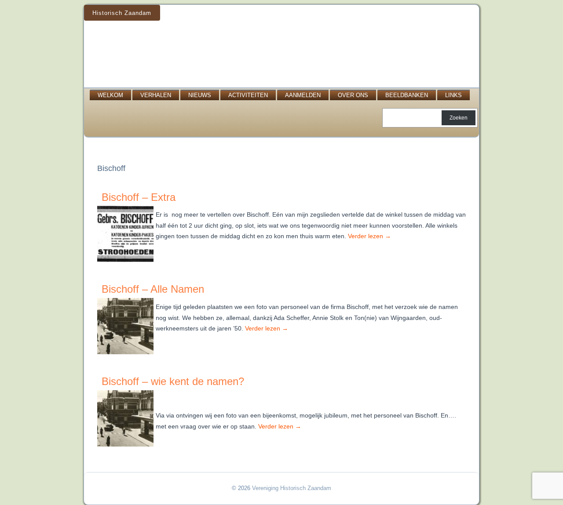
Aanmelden (303, 95)
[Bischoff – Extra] (126, 262)
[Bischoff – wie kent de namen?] (126, 446)
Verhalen (155, 95)
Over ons (353, 95)
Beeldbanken (406, 95)
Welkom (110, 95)
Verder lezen (369, 236)
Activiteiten (248, 95)
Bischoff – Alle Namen (153, 289)
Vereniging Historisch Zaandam (291, 488)
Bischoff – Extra (138, 197)
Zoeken (459, 118)
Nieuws (199, 95)
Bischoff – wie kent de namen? (173, 381)
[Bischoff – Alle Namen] (126, 354)
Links (453, 95)
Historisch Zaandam (121, 13)
